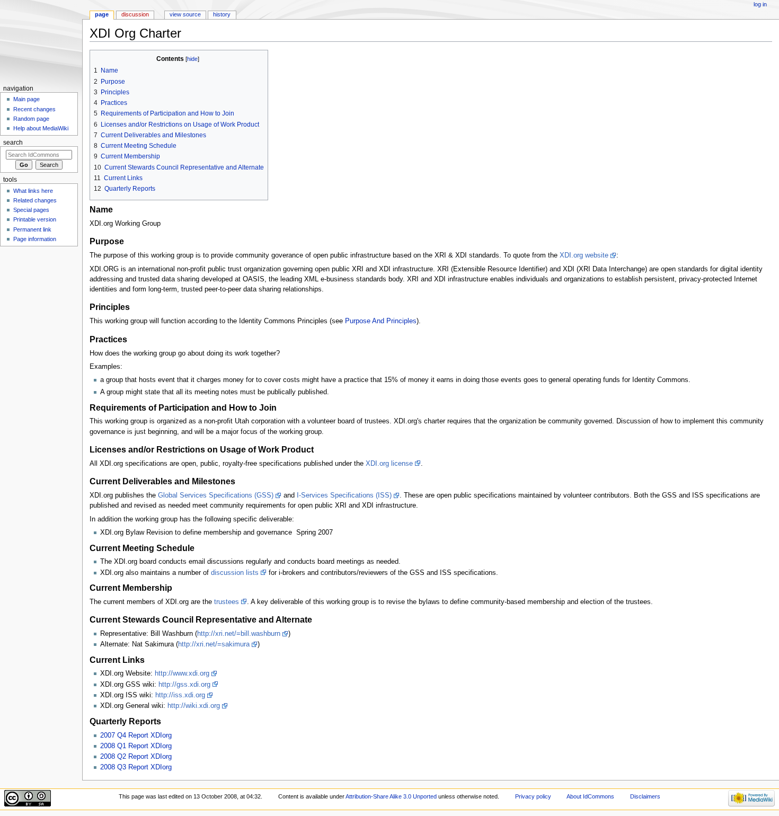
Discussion (135, 14)
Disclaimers (645, 796)
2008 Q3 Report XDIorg (136, 767)
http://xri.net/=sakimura (214, 644)
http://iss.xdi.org (180, 695)
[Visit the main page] (41, 41)
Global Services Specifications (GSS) (215, 495)
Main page (26, 99)
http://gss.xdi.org (184, 684)
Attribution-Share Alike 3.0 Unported (391, 796)
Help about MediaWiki (40, 128)
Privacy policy (533, 796)
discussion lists (235, 572)
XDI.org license (389, 463)
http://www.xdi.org (182, 673)
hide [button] (192, 59)
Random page (31, 119)
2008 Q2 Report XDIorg (136, 756)
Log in (760, 4)
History (222, 14)
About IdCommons (590, 796)
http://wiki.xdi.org (193, 705)
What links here (33, 191)
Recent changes (34, 109)
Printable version (34, 219)
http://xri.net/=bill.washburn (238, 633)
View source (185, 14)
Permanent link (32, 229)
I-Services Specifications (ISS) (344, 495)
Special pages (31, 210)
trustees (226, 602)
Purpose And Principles (381, 321)
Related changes (35, 200)
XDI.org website (584, 255)
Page (102, 14)
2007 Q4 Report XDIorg (136, 735)
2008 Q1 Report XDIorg (136, 746)
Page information (34, 239)
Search (13, 142)
